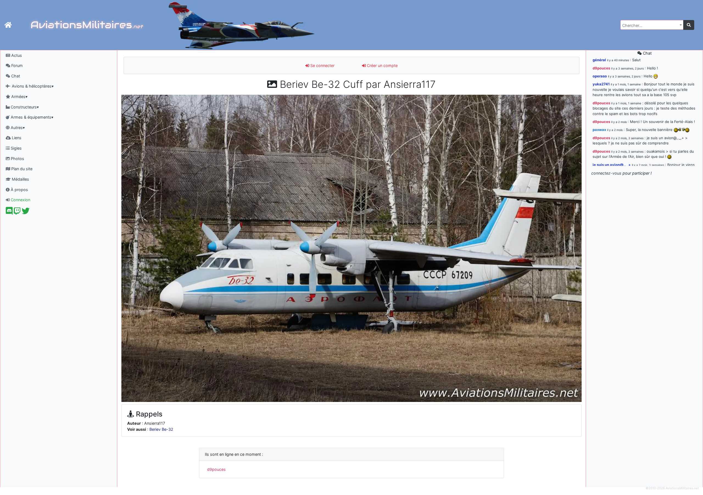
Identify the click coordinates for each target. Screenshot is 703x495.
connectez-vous (606, 173)
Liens (16, 137)
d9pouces (216, 469)
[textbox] (650, 25)
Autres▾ (17, 127)
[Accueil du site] (8, 25)
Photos (17, 158)
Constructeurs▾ (24, 107)
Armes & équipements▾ (31, 117)
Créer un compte (382, 65)
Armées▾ (18, 96)
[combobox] (652, 25)
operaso (600, 76)
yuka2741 (601, 84)
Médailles (20, 179)
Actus (16, 55)
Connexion (20, 199)
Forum (16, 65)
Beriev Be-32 (161, 429)
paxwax (599, 129)
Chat (15, 76)
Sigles (16, 148)
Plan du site (21, 168)
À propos (19, 189)
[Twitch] (17, 212)
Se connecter (321, 65)
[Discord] (9, 212)
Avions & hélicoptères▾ (32, 86)
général (599, 60)
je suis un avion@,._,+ (612, 165)
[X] (26, 212)
